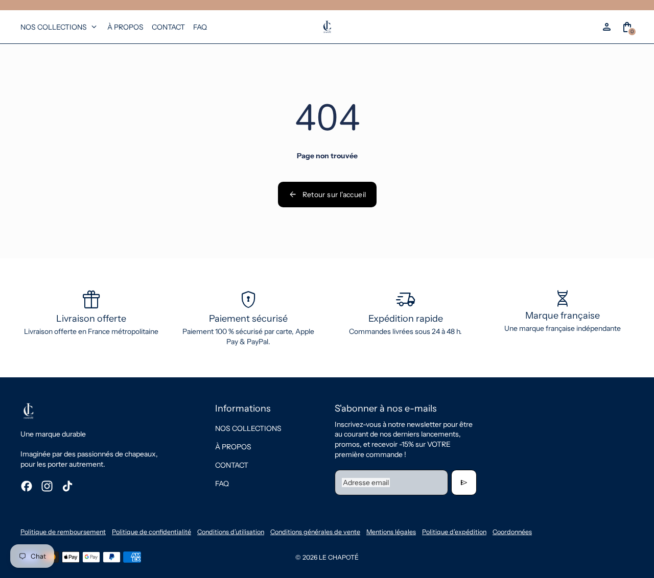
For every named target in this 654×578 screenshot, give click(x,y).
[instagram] (47, 486)
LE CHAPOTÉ (339, 557)
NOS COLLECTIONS (248, 428)
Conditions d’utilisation (230, 532)
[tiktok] (67, 486)
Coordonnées (512, 532)
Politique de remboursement (63, 532)
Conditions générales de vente (315, 532)
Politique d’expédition (454, 532)
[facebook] (26, 486)
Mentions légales (391, 532)
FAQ (222, 483)
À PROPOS (233, 446)
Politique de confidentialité (151, 532)
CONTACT (231, 465)
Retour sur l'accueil (327, 194)
